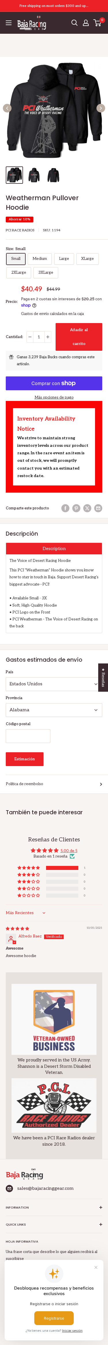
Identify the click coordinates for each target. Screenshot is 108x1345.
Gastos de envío (35, 314)
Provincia (14, 698)
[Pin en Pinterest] (76, 508)
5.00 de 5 (68, 851)
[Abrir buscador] (74, 23)
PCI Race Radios (20, 230)
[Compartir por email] (98, 508)
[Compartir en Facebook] (65, 508)
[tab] (54, 548)
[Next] (100, 108)
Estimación (24, 759)
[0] (97, 22)
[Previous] (7, 108)
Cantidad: (14, 337)
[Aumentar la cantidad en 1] (48, 336)
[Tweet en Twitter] (87, 508)
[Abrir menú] (9, 22)
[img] (17, 928)
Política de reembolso (24, 784)
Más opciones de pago (54, 397)
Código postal (18, 724)
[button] (29, 868)
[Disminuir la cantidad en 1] (30, 336)
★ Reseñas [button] (103, 677)
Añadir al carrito (79, 336)
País (9, 672)
